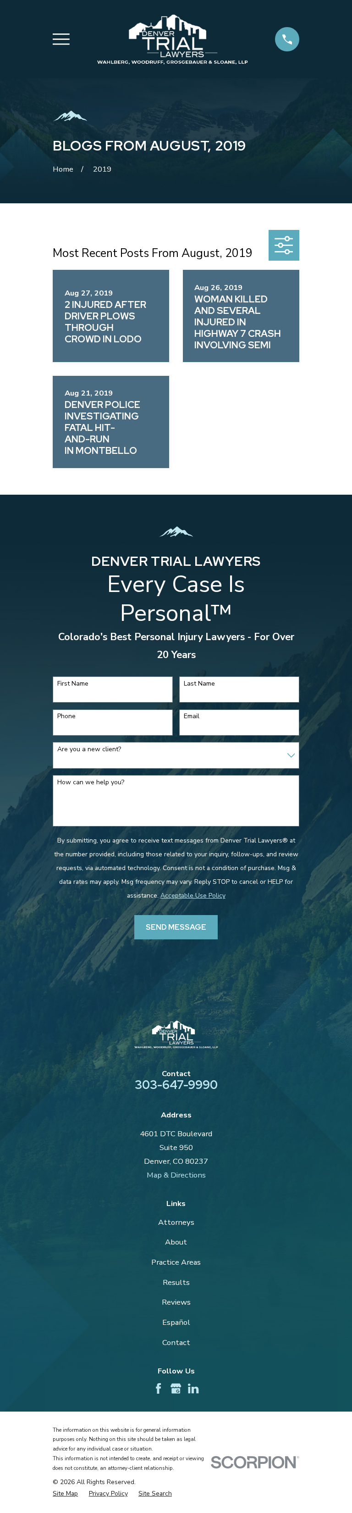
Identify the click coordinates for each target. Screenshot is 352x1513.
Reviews (176, 1302)
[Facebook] (158, 1388)
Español (176, 1322)
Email (191, 716)
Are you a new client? (89, 750)
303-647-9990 (176, 1085)
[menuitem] (65, 1493)
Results (176, 1282)
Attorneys (176, 1222)
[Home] (172, 39)
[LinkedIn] (193, 1388)
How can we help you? (90, 783)
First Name (72, 684)
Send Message (176, 927)
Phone (66, 716)
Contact (176, 1342)
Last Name (199, 684)
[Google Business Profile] (175, 1388)
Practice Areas (176, 1262)
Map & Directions (176, 1175)
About (176, 1242)
